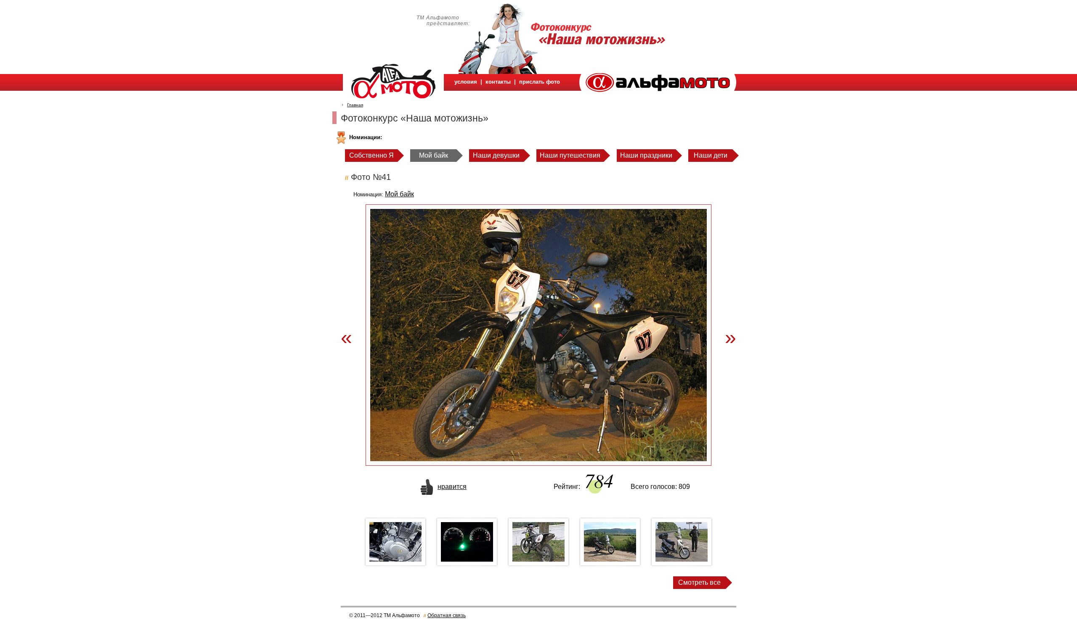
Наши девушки (496, 155)
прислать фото (539, 82)
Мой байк (433, 155)
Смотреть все (699, 582)
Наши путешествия (570, 155)
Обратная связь (446, 615)
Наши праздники (646, 155)
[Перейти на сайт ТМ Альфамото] (657, 89)
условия (465, 82)
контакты (498, 82)
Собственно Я (371, 155)
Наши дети (710, 155)
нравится (452, 486)
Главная (355, 105)
